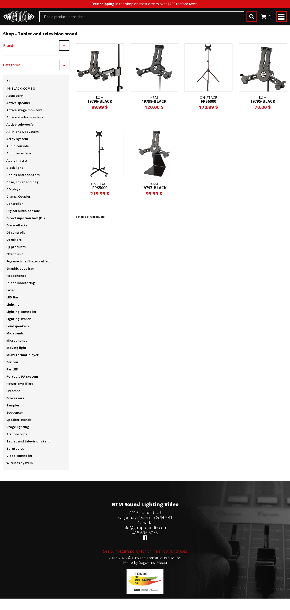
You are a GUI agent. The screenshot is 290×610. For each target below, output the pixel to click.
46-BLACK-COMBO (20, 88)
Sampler (13, 405)
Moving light (16, 347)
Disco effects (16, 225)
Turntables (15, 448)
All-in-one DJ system (22, 131)
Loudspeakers (17, 326)
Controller (14, 203)
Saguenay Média (153, 562)
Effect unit (14, 254)
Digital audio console (23, 211)
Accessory (14, 95)
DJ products (16, 247)
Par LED (12, 369)
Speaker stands (18, 419)
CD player (14, 189)
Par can (12, 362)
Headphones (16, 275)
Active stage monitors (24, 110)
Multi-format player (22, 355)
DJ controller (16, 232)
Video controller (19, 455)
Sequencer (14, 412)
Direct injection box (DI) (25, 218)
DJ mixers (14, 239)
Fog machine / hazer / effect (28, 261)
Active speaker (18, 103)
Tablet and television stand (28, 441)
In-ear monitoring (20, 283)
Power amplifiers (19, 383)
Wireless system (19, 463)
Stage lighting (17, 427)
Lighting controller (21, 311)
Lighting (13, 304)
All (8, 81)
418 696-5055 (145, 533)
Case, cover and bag (22, 182)
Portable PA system (22, 376)
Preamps (13, 391)
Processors (15, 398)
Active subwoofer (20, 124)
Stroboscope (16, 434)
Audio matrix (16, 160)
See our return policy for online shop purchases (145, 551)
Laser (10, 290)
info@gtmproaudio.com (145, 528)
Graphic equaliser (20, 268)
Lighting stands (18, 319)
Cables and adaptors (23, 175)
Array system (17, 139)
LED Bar (12, 297)
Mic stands (15, 333)
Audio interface (18, 153)
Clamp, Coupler (18, 196)
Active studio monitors (25, 117)
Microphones (16, 340)
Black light (14, 167)
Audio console (17, 146)
